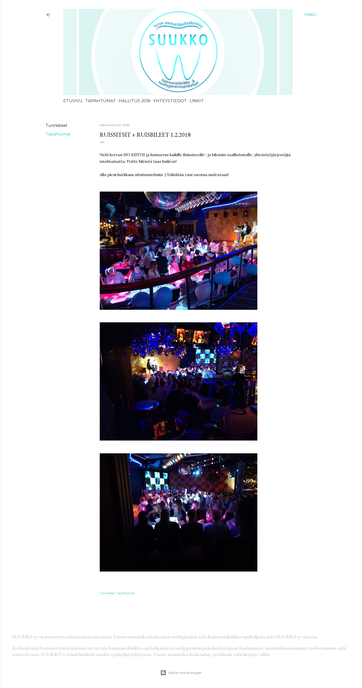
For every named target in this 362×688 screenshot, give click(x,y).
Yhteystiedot (170, 100)
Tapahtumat (100, 100)
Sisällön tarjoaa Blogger (185, 672)
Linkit (197, 100)
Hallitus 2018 (134, 100)
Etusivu (72, 100)
